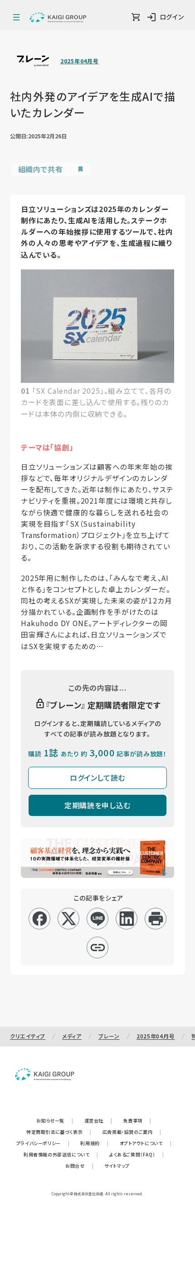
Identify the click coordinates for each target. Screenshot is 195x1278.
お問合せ (79, 1165)
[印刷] (156, 919)
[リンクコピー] (98, 947)
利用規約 (94, 1143)
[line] (98, 919)
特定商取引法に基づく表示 (59, 1131)
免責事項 (137, 1120)
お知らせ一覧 (54, 1120)
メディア (72, 1036)
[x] (68, 919)
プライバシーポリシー (43, 1143)
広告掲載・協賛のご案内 (131, 1131)
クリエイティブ (27, 1036)
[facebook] (39, 919)
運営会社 (98, 1120)
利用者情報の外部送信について (61, 1154)
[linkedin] (127, 919)
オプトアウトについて (146, 1143)
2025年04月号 (79, 61)
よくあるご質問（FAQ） (136, 1154)
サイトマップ (117, 1165)
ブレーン (109, 1036)
